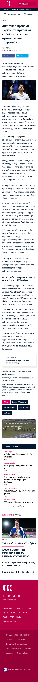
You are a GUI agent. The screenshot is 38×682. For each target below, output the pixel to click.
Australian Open (9, 407)
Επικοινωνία (16, 649)
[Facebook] (4, 596)
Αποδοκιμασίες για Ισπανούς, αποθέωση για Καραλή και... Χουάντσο (17, 479)
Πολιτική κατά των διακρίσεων (17, 644)
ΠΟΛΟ (5, 613)
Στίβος (4, 540)
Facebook (26, 378)
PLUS (5, 617)
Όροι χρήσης (21, 640)
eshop (30, 392)
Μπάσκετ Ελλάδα (9, 463)
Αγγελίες (28, 649)
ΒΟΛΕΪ (29, 608)
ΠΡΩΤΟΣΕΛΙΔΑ (15, 617)
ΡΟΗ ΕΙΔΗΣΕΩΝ (14, 14)
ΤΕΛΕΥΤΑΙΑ (11, 446)
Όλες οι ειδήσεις (18, 506)
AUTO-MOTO (22, 613)
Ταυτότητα (10, 640)
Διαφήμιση (9, 653)
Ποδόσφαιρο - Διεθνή (10, 488)
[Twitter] (14, 596)
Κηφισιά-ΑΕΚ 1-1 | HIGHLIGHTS (18, 572)
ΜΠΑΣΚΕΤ (21, 608)
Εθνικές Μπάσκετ (9, 474)
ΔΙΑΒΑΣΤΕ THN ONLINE (17, 9)
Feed (7, 649)
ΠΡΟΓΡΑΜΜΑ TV (9, 621)
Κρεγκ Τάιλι (24, 407)
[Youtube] (19, 596)
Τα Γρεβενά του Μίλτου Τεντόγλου (19, 543)
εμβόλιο (7, 413)
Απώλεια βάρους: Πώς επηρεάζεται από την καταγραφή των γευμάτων (15, 552)
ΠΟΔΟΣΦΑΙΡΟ (8, 608)
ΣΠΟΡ (12, 613)
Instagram (9, 380)
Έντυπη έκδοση (22, 653)
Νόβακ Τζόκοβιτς (19, 402)
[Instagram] (9, 596)
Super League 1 (9, 451)
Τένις (4, 21)
